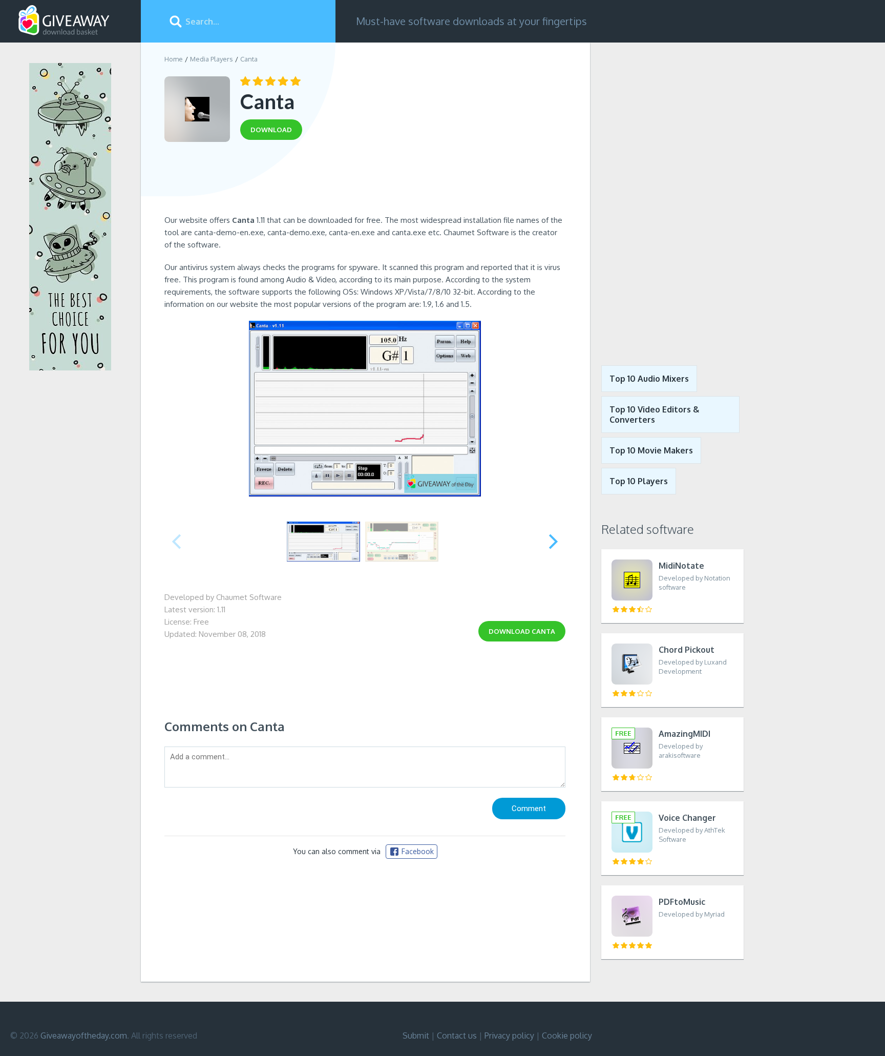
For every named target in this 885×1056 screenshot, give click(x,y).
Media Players (211, 59)
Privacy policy (509, 1035)
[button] (553, 541)
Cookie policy (567, 1035)
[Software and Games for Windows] (64, 20)
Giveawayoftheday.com (83, 1035)
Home (173, 59)
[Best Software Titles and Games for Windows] (667, 196)
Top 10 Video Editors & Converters (654, 414)
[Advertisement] (364, 181)
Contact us (457, 1035)
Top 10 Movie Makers (651, 450)
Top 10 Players (638, 481)
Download (522, 631)
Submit (416, 1035)
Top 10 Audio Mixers (649, 379)
